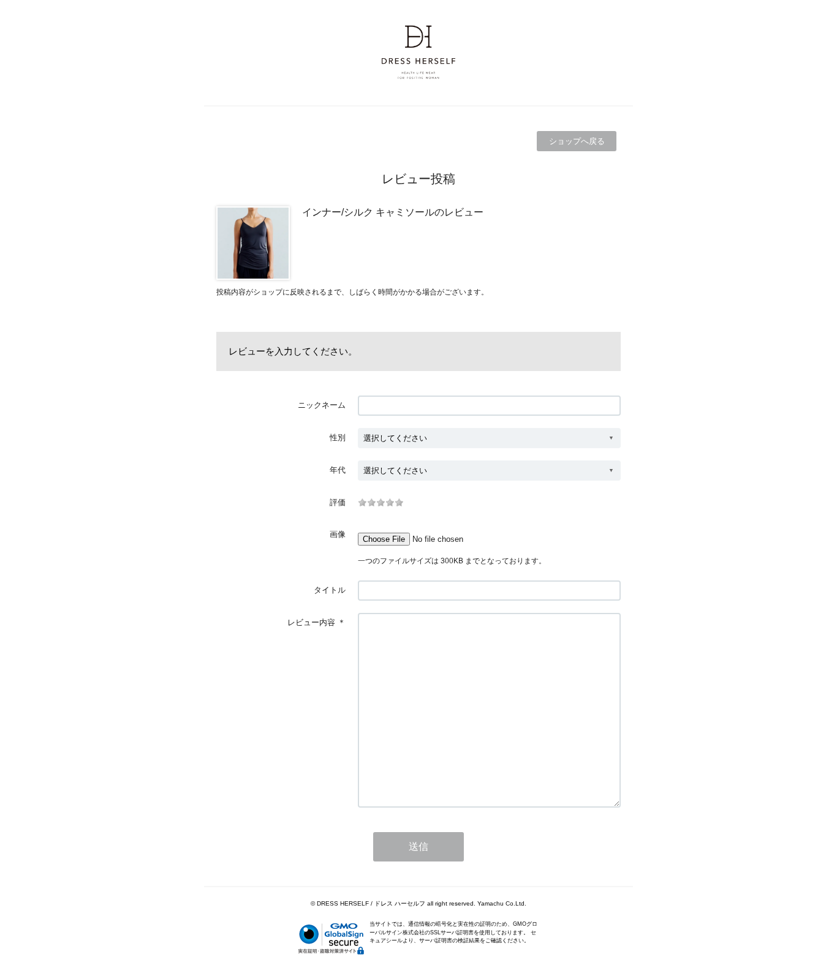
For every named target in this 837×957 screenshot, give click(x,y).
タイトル (330, 590)
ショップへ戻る (577, 141)
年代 (338, 470)
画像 (338, 534)
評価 (338, 502)
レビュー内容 (311, 622)
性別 (338, 437)
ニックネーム (322, 405)
